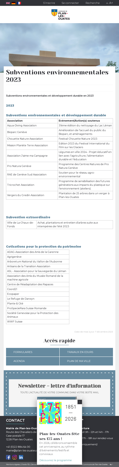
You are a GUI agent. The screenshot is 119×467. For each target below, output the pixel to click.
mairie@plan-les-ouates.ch (22, 450)
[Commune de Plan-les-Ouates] (60, 14)
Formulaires (22, 352)
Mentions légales (13, 464)
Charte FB (25, 464)
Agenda (19, 361)
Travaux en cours (80, 352)
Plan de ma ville (79, 361)
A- (107, 3)
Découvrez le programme (56, 460)
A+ (111, 3)
